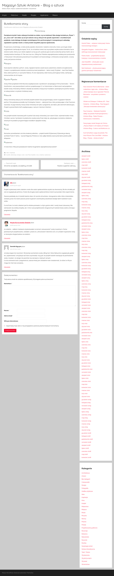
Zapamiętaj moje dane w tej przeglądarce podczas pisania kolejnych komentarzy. (32, 326)
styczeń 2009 (86, 430)
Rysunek (84, 540)
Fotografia (85, 488)
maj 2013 (84, 287)
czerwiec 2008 (86, 451)
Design (84, 485)
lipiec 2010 (85, 378)
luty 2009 (85, 427)
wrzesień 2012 (86, 305)
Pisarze (84, 521)
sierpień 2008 (86, 445)
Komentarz (8, 283)
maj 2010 (84, 384)
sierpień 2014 (86, 256)
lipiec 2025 (85, 195)
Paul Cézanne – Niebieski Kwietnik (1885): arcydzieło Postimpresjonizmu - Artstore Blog (95, 113)
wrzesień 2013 (86, 275)
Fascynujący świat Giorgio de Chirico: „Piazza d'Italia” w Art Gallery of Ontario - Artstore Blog (96, 125)
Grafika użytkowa (87, 491)
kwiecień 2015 (86, 253)
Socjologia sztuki (87, 546)
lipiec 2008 (85, 448)
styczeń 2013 (86, 296)
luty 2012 (84, 323)
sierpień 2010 (86, 375)
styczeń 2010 (86, 396)
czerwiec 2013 (86, 284)
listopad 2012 (86, 302)
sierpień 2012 (86, 308)
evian (23, 155)
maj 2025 (84, 201)
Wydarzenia (44, 15)
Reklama (84, 534)
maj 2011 (84, 348)
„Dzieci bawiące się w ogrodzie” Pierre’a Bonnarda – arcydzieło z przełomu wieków (96, 94)
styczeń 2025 (86, 214)
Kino (83, 500)
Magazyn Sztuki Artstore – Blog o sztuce (33, 5)
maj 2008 (85, 454)
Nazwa (6, 310)
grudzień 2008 (86, 433)
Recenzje (85, 531)
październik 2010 (87, 369)
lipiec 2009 (85, 412)
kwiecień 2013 (86, 290)
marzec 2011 (86, 354)
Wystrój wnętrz (87, 558)
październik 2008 (87, 439)
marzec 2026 (86, 171)
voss (37, 155)
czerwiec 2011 (86, 345)
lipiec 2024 (85, 232)
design (19, 155)
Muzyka (33, 15)
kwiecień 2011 (86, 351)
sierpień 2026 (86, 156)
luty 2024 (85, 244)
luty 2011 (84, 357)
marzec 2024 (86, 241)
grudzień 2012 (86, 299)
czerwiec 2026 (86, 162)
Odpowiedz (7, 214)
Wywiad (84, 561)
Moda (83, 512)
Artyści (4, 15)
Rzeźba (84, 543)
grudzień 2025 (86, 180)
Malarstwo (14, 15)
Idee (7, 152)
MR (11, 183)
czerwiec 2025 (86, 198)
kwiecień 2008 (86, 457)
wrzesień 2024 (86, 226)
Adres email (8, 316)
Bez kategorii (86, 479)
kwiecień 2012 (86, 317)
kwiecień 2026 (86, 168)
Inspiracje (12, 152)
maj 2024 (84, 238)
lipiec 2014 (85, 259)
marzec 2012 (86, 320)
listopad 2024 (86, 220)
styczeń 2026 (86, 177)
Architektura (86, 473)
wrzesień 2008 (86, 442)
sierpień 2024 (86, 229)
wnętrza (41, 155)
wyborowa (47, 155)
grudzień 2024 (86, 217)
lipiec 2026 (85, 159)
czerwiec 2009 (86, 415)
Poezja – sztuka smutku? (96, 138)
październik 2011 (87, 332)
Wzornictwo (86, 564)
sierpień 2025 (86, 192)
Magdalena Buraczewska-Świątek (33, 27)
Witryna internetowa (11, 321)
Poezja (84, 525)
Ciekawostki (86, 482)
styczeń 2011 (86, 360)
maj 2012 (84, 314)
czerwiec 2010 (86, 381)
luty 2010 (84, 393)
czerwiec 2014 (86, 262)
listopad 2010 (86, 366)
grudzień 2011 (86, 329)
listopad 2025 (86, 183)
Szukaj (84, 23)
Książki (24, 15)
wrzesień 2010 (86, 372)
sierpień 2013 (86, 278)
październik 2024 (87, 223)
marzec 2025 (86, 208)
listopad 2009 (86, 402)
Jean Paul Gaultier (30, 155)
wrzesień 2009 (86, 405)
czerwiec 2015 (86, 247)
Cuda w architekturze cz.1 (101, 128)
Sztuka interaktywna (88, 549)
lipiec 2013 (85, 281)
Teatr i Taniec (86, 552)
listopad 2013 (86, 272)
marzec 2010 (86, 390)
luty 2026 (85, 174)
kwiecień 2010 (86, 387)
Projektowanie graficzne (89, 528)
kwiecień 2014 (86, 265)
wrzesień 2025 (86, 189)
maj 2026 (85, 165)
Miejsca (55, 15)
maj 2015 (84, 250)
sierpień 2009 (86, 408)
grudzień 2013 (86, 268)
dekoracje (14, 155)
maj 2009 (85, 418)
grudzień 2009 (86, 399)
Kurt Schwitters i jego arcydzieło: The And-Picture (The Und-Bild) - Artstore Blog (95, 135)
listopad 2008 (86, 436)
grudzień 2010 (86, 363)
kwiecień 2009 (86, 421)
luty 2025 (85, 211)
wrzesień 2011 (86, 335)
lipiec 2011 (85, 342)
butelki (8, 155)
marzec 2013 (86, 293)
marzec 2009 (86, 424)
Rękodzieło (85, 537)
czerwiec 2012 (86, 311)
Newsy (84, 518)
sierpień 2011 (86, 338)
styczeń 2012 (86, 326)
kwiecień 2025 (86, 205)
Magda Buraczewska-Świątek (20, 222)
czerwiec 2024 (86, 235)
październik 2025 (87, 186)
